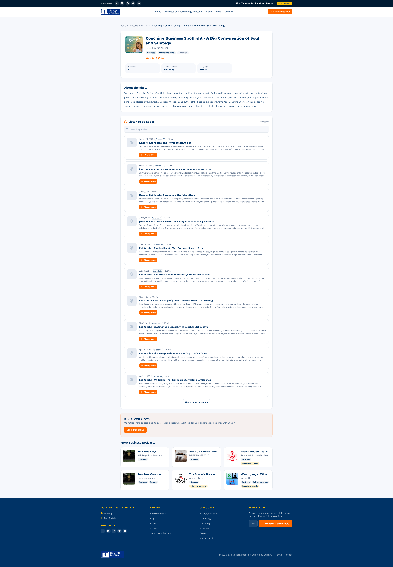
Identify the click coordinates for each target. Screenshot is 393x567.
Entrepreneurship (166, 53)
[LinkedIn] (122, 3)
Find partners (284, 3)
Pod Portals (110, 518)
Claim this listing (135, 430)
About (209, 11)
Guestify (108, 513)
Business (145, 25)
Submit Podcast (281, 11)
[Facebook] (117, 3)
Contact (229, 11)
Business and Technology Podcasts (183, 11)
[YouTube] (139, 3)
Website (150, 58)
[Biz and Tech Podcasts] (110, 12)
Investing (204, 528)
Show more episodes (196, 402)
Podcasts (133, 25)
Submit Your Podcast (160, 533)
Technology (205, 518)
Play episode (150, 155)
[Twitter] (133, 3)
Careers (203, 533)
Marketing (205, 523)
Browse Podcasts (158, 513)
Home (158, 11)
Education (183, 53)
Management (206, 538)
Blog (218, 11)
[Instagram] (128, 3)
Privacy (288, 554)
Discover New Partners (277, 523)
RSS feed (160, 58)
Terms (279, 554)
